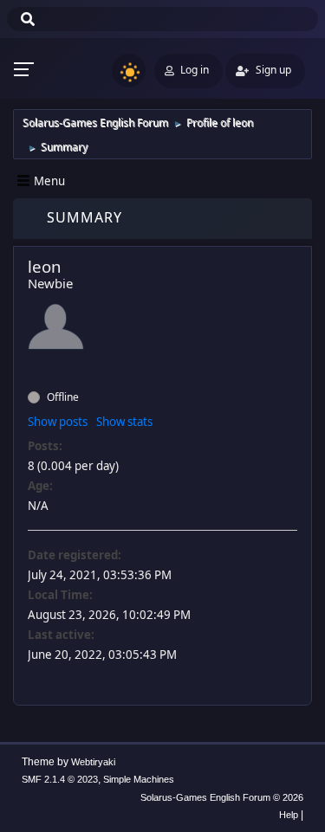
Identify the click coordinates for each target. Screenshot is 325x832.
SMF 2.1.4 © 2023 (60, 779)
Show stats (124, 421)
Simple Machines (138, 779)
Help (288, 814)
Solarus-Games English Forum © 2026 (221, 797)
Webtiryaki (93, 762)
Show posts (58, 421)
